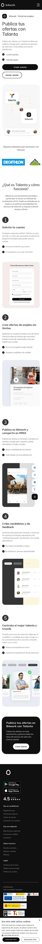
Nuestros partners (10, 848)
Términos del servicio (11, 865)
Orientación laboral (10, 814)
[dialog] (21, 931)
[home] (8, 5)
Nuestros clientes (9, 851)
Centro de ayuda (9, 817)
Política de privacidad (11, 868)
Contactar (7, 838)
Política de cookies (10, 872)
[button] (38, 5)
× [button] (39, 920)
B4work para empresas (11, 831)
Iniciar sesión (12, 75)
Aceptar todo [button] (11, 939)
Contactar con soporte (11, 821)
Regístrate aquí (9, 811)
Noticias (6, 855)
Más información (31, 933)
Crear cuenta (20, 67)
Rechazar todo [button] (30, 939)
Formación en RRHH (10, 834)
